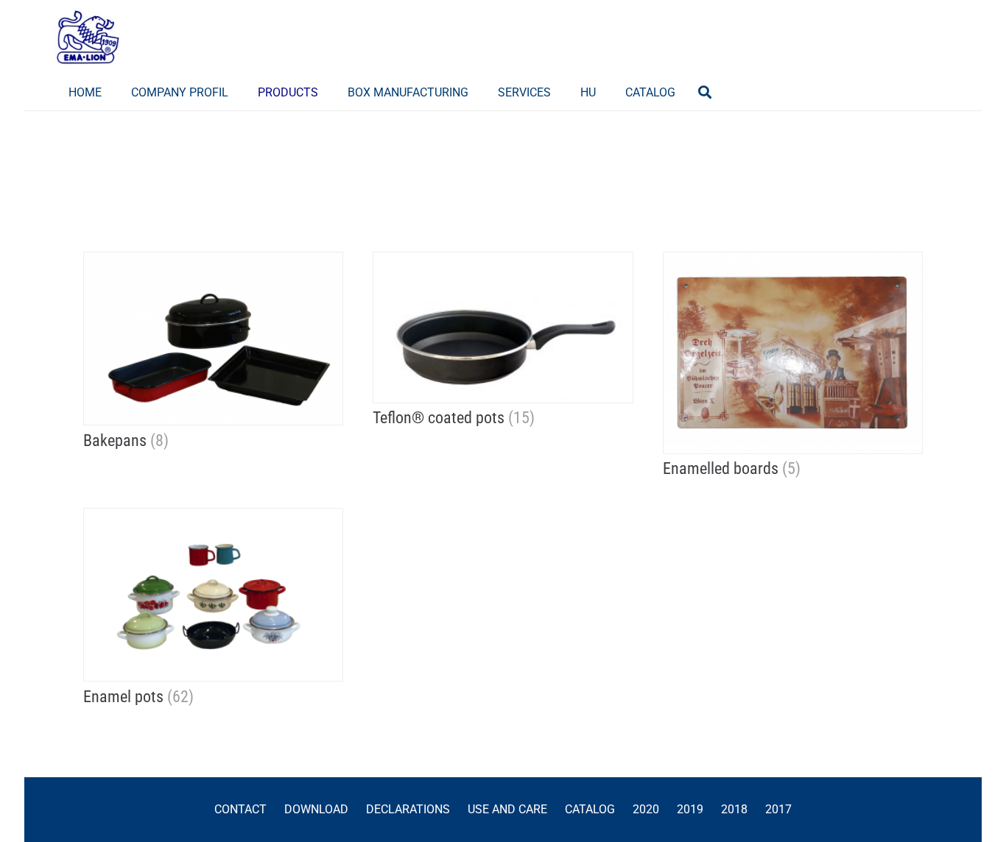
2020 (646, 809)
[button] (329, 92)
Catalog (590, 809)
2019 (690, 809)
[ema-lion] (88, 36)
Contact (240, 809)
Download (316, 809)
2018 (734, 809)
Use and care (507, 809)
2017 (778, 809)
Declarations (408, 809)
